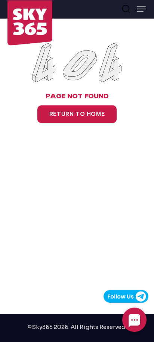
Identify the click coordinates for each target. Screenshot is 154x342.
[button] (141, 9)
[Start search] (126, 8)
